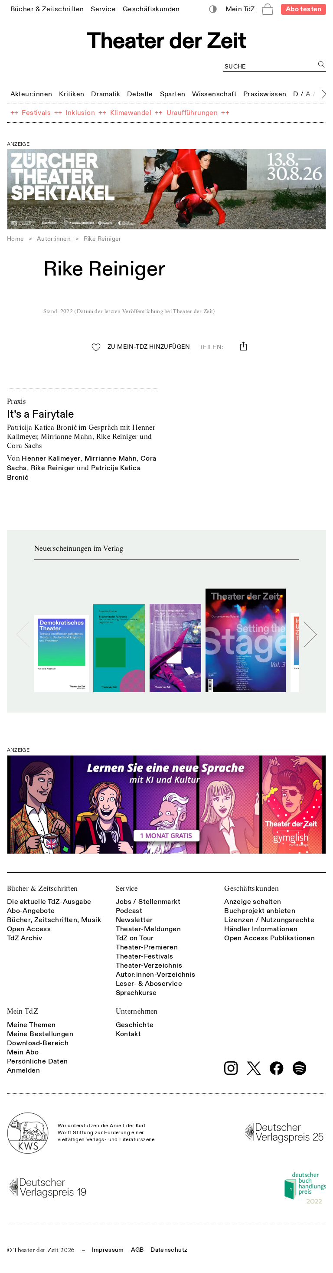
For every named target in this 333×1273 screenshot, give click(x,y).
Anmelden (23, 1070)
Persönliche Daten (37, 1061)
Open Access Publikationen (269, 938)
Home (15, 238)
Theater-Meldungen (148, 929)
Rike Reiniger (53, 468)
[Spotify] (300, 1068)
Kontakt (128, 1034)
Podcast (129, 910)
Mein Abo (23, 1052)
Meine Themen (31, 1025)
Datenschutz (168, 1249)
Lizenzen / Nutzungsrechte (269, 920)
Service (127, 888)
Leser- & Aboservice (149, 983)
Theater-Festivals (144, 956)
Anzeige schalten (252, 901)
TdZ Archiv (24, 938)
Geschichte (135, 1025)
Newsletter (134, 920)
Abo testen (304, 9)
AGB (137, 1249)
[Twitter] (254, 1068)
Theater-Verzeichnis (149, 965)
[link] (47, 8)
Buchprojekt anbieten (259, 910)
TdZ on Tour (135, 938)
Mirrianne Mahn (111, 458)
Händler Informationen (260, 929)
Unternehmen (137, 1011)
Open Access (29, 929)
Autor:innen (54, 238)
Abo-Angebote (31, 910)
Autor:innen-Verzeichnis (156, 974)
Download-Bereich (38, 1043)
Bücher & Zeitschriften (42, 888)
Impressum (108, 1249)
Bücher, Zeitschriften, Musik (54, 920)
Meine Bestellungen (40, 1034)
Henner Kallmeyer (51, 458)
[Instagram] (231, 1068)
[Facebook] (277, 1068)
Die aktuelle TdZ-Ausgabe (49, 901)
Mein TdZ (22, 1011)
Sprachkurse (136, 992)
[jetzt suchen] (321, 64)
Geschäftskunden (251, 888)
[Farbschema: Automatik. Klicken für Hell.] (213, 9)
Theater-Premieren (147, 947)
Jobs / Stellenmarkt (148, 901)
